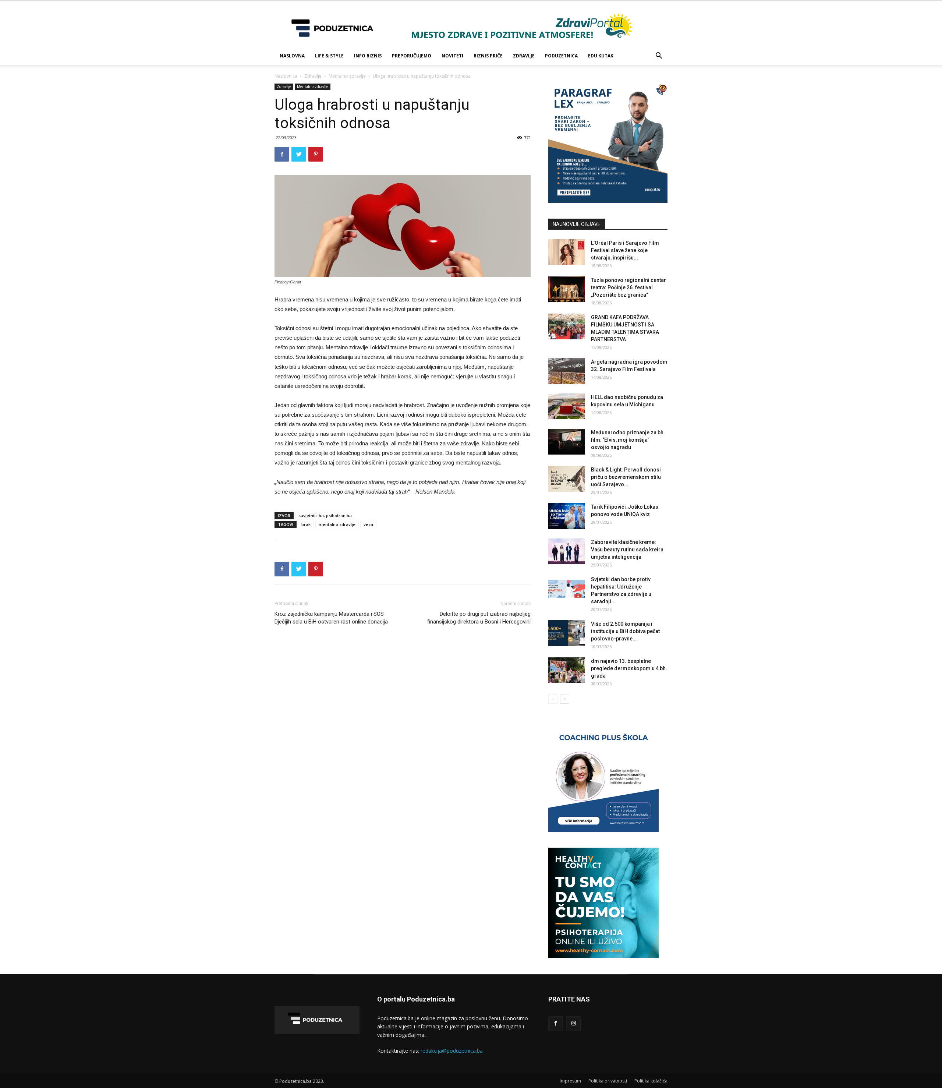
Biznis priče (488, 56)
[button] (658, 56)
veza (368, 524)
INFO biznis (368, 56)
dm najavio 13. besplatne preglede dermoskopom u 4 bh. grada (629, 668)
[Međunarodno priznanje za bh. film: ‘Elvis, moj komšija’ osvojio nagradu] (566, 442)
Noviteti (452, 56)
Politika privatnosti (607, 1081)
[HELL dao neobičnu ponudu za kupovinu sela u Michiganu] (566, 406)
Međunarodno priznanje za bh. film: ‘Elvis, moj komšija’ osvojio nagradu (628, 440)
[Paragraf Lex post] (607, 200)
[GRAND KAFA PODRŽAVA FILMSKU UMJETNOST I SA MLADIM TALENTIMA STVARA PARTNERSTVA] (566, 326)
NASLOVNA (292, 56)
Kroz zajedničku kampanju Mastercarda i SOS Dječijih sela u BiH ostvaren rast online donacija (331, 618)
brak (306, 524)
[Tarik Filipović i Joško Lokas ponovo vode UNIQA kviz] (566, 516)
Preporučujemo (411, 56)
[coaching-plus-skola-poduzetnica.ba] (603, 829)
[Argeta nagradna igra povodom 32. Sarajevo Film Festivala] (566, 371)
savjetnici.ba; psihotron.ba (325, 515)
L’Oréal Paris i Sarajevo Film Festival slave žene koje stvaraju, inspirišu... (625, 250)
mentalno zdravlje (337, 524)
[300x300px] (603, 956)
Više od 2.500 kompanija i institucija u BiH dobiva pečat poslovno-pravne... (625, 631)
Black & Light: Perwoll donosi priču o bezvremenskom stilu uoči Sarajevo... (626, 477)
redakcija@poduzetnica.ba (452, 1050)
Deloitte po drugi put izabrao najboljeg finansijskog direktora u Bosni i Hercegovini (479, 618)
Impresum (570, 1081)
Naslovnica (286, 76)
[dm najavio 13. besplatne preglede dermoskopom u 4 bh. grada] (566, 670)
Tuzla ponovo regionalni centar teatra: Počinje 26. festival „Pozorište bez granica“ (628, 287)
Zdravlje (524, 56)
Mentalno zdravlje (347, 76)
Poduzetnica (561, 56)
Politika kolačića (650, 1081)
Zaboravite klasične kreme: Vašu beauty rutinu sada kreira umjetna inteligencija (627, 549)
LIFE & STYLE (329, 56)
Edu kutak (600, 56)
